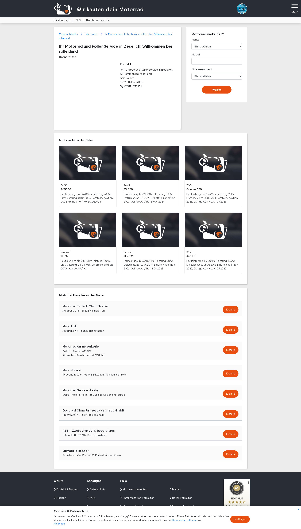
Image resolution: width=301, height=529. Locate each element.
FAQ (78, 20)
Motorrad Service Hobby (81, 390)
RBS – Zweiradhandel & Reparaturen (89, 431)
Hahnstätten (91, 34)
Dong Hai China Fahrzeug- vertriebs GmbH (93, 410)
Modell (195, 54)
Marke (195, 39)
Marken (176, 489)
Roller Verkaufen (182, 497)
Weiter (216, 89)
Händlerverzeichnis (97, 20)
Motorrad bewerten (135, 489)
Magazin (61, 497)
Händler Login (62, 20)
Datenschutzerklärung (185, 520)
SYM (188, 252)
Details (230, 309)
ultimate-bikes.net (76, 451)
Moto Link (70, 326)
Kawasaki (66, 252)
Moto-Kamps (72, 370)
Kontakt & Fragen (67, 489)
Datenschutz (97, 489)
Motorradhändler (69, 34)
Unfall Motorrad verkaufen (138, 497)
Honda (128, 252)
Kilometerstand (199, 69)
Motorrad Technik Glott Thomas (86, 306)
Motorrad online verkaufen (81, 346)
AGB (92, 497)
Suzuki (127, 185)
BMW (64, 185)
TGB (188, 185)
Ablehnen (59, 523)
